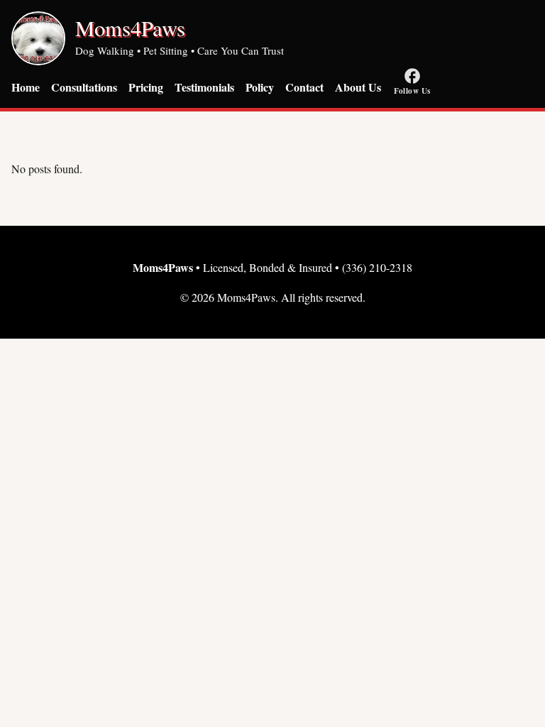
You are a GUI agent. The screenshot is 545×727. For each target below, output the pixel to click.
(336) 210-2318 (377, 267)
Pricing (145, 87)
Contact (304, 87)
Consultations (84, 87)
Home (25, 87)
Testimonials (204, 87)
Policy (260, 87)
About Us (358, 87)
